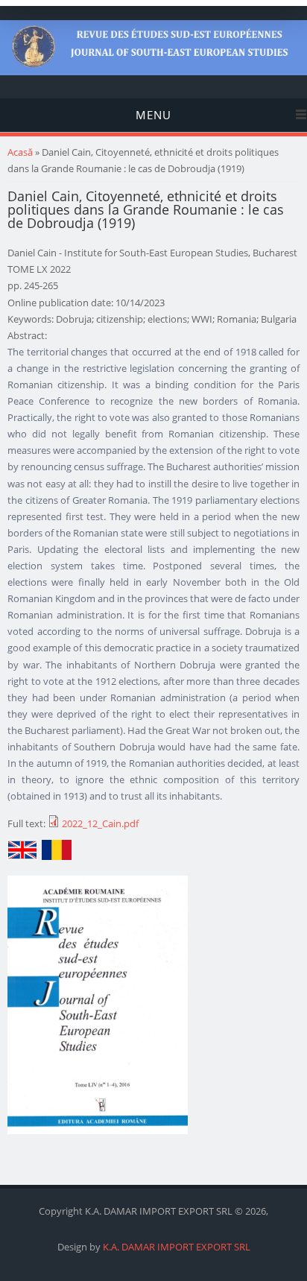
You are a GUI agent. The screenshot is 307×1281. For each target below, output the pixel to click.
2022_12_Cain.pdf (100, 823)
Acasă (20, 152)
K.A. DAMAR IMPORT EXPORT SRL (176, 1246)
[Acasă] (153, 71)
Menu (153, 114)
